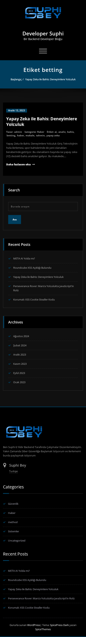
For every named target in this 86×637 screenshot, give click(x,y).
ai (56, 132)
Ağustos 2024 (21, 336)
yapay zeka (53, 135)
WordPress (33, 625)
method (13, 522)
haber (20, 135)
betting (11, 135)
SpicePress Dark (59, 625)
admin (18, 132)
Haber (40, 132)
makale (30, 135)
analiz (62, 132)
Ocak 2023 (19, 382)
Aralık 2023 (19, 354)
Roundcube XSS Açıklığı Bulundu (32, 267)
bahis (70, 132)
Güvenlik (13, 503)
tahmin (40, 135)
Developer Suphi (43, 33)
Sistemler (13, 531)
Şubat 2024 (19, 345)
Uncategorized (16, 540)
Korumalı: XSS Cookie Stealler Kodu (34, 299)
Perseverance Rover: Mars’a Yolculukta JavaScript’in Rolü (41, 598)
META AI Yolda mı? (24, 258)
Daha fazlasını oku (18, 164)
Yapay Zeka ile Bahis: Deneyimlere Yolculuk (50, 79)
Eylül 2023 (19, 373)
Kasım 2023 (20, 364)
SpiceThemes (43, 629)
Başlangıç (16, 79)
